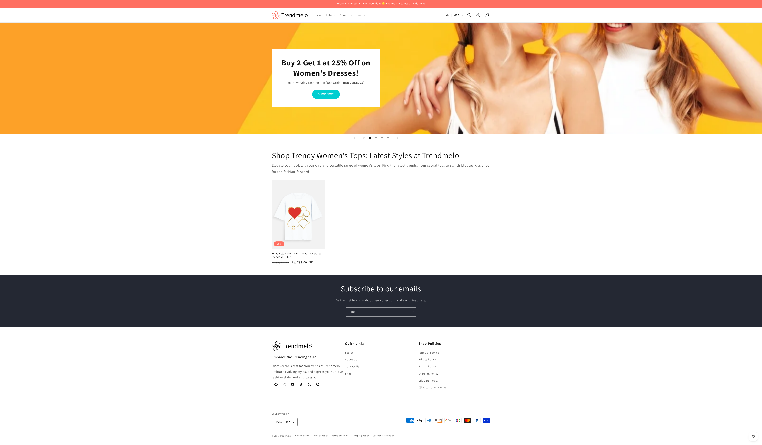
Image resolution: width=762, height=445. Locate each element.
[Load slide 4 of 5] (382, 138)
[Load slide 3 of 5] (376, 138)
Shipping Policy (428, 373)
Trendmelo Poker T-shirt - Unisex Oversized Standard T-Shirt (296, 255)
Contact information (383, 435)
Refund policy (302, 435)
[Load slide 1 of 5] (364, 138)
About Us (351, 359)
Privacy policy (320, 435)
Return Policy (427, 366)
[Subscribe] (412, 312)
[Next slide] (397, 138)
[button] (469, 15)
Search (349, 352)
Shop (348, 373)
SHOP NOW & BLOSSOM (326, 94)
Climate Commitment (432, 387)
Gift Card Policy (428, 380)
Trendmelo (285, 435)
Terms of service (429, 352)
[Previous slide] (354, 138)
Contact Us (352, 366)
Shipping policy (361, 435)
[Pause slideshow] (407, 138)
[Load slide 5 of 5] (388, 138)
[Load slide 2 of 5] (370, 138)
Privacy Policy (427, 359)
